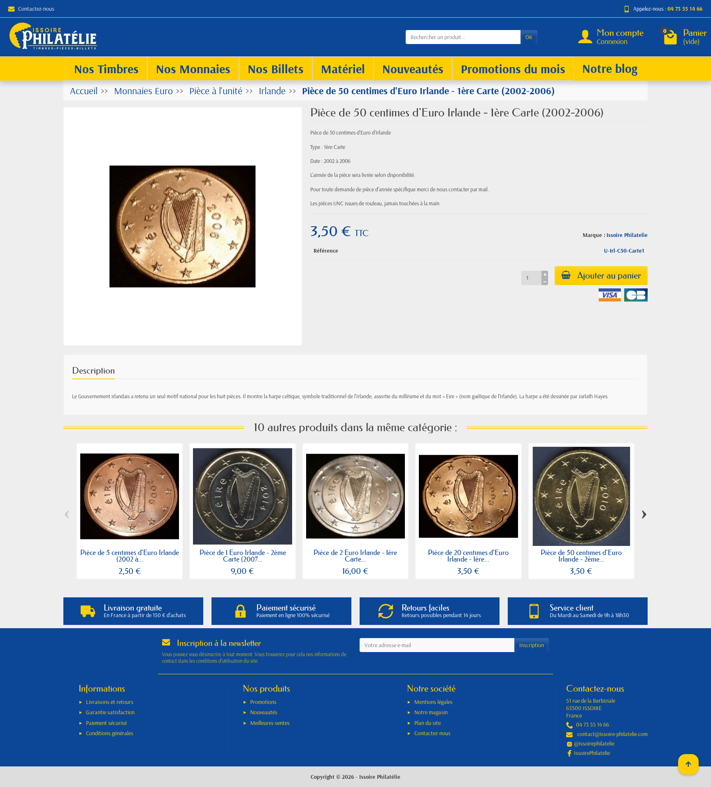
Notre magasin (431, 712)
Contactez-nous (36, 8)
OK (528, 37)
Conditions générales (109, 733)
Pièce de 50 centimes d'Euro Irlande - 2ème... (581, 556)
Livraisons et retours (109, 702)
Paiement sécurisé (106, 723)
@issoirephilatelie (594, 743)
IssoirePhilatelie (592, 753)
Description (93, 370)
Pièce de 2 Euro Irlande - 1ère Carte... (355, 556)
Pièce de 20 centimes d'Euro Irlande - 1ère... (468, 556)
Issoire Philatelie (627, 235)
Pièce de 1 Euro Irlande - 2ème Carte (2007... (243, 556)
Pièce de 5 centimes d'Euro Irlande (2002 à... (129, 556)
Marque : (594, 235)
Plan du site (427, 723)
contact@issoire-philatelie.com (612, 734)
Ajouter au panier (609, 275)
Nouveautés (263, 712)
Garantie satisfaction (110, 712)
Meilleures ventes (270, 723)
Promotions (263, 702)
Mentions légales (433, 702)
